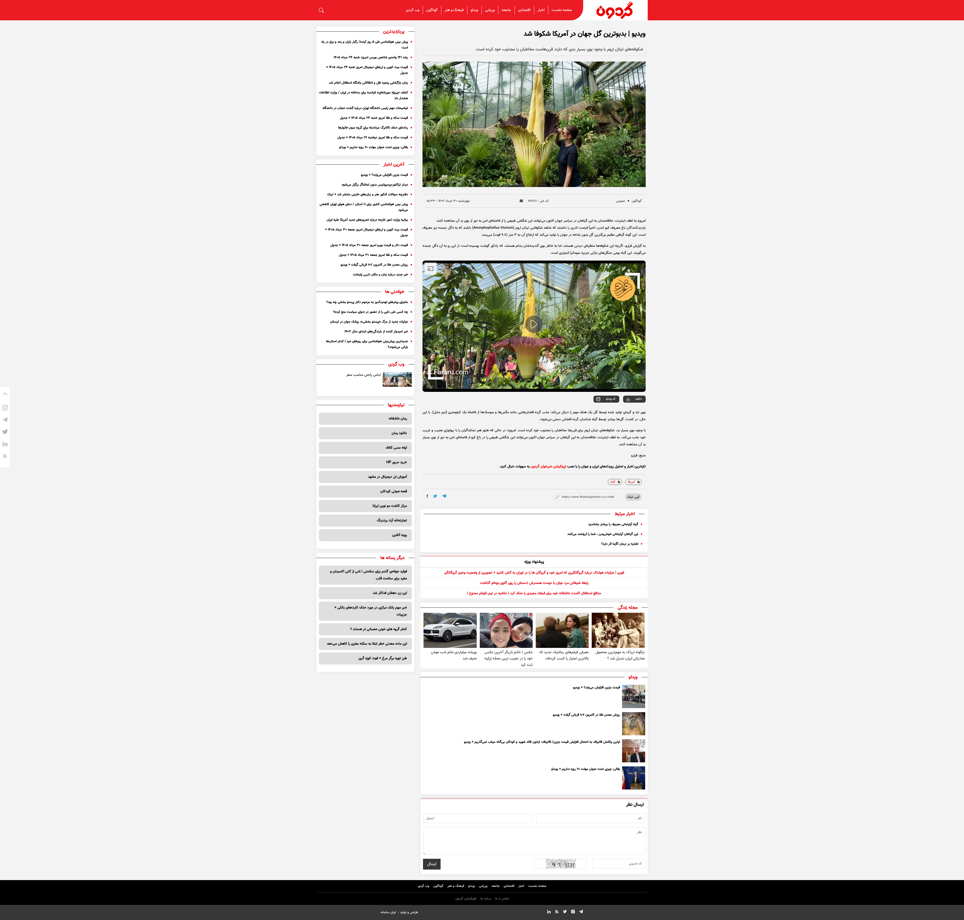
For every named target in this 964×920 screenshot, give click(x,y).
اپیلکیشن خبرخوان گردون (548, 466)
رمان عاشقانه (398, 418)
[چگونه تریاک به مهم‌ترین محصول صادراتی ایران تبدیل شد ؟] (618, 630)
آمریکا (631, 482)
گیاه (613, 482)
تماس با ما (502, 898)
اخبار (541, 10)
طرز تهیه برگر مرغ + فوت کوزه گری (382, 658)
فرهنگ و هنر (454, 10)
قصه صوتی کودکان (393, 491)
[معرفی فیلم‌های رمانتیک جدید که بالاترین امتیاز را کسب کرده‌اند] (562, 630)
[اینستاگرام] (5, 408)
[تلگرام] (5, 420)
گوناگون (432, 10)
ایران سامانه (388, 912)
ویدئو (474, 10)
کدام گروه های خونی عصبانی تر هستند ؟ (378, 629)
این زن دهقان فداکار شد (390, 593)
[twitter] (435, 496)
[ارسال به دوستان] (521, 201)
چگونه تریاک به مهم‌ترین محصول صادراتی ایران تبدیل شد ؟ (620, 655)
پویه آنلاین (399, 535)
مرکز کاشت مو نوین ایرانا (390, 506)
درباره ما (485, 898)
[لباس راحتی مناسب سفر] (397, 379)
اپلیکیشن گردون (465, 898)
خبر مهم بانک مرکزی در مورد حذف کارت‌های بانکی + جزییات (370, 611)
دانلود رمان (399, 433)
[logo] (615, 10)
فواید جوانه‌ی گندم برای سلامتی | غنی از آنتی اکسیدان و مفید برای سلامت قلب (368, 575)
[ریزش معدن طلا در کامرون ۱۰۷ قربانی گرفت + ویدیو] (633, 723)
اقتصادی (524, 10)
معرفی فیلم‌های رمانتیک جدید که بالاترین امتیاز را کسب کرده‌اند (564, 655)
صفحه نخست (562, 10)
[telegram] (444, 496)
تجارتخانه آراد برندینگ (392, 520)
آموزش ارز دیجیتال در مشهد (387, 477)
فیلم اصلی (628, 413)
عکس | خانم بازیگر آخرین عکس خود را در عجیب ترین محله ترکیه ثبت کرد (509, 658)
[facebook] (427, 496)
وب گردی (412, 10)
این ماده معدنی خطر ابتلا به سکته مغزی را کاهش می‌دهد (367, 644)
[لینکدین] (5, 444)
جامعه (506, 10)
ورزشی (490, 10)
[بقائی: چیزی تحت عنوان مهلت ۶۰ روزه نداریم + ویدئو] (633, 777)
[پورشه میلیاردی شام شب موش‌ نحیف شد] (450, 630)
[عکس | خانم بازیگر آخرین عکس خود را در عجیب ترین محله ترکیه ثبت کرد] (506, 630)
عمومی (620, 201)
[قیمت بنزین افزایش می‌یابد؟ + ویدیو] (633, 696)
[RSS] (5, 456)
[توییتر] (5, 432)
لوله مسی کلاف (396, 448)
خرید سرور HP (396, 462)
